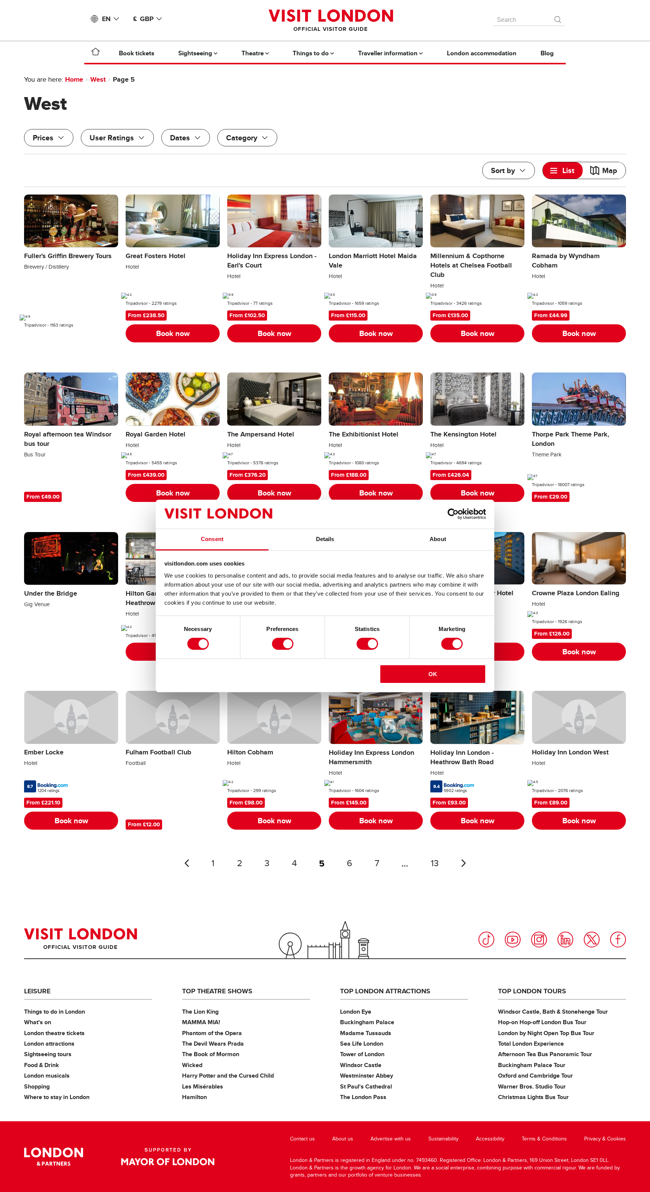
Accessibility (490, 1139)
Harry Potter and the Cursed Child (228, 1075)
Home (74, 79)
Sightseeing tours (47, 1054)
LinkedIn (565, 939)
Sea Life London (361, 1043)
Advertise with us (391, 1139)
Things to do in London (54, 1011)
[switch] (282, 644)
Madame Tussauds (365, 1033)
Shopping (37, 1086)
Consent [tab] (212, 539)
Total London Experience (531, 1043)
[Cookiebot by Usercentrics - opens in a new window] (453, 514)
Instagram (539, 939)
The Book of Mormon (210, 1054)
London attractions (49, 1043)
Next (463, 863)
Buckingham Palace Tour (531, 1065)
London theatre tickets (54, 1033)
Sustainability (443, 1139)
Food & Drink (41, 1065)
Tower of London (362, 1054)
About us (342, 1139)
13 (435, 863)
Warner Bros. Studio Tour (532, 1086)
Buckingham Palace (367, 1022)
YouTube (513, 939)
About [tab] (438, 539)
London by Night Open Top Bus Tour (546, 1033)
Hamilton (194, 1097)
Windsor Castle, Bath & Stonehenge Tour (553, 1011)
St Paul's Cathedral (366, 1086)
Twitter (592, 939)
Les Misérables (202, 1086)
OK (432, 674)
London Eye (355, 1011)
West (98, 79)
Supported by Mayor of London (168, 1157)
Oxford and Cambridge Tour (535, 1075)
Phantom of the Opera (212, 1033)
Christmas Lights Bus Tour (533, 1097)
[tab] (563, 170)
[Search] (558, 18)
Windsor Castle (360, 1065)
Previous (186, 863)
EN (106, 19)
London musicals (47, 1075)
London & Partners (53, 1157)
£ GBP (143, 19)
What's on (37, 1022)
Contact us (302, 1139)
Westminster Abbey (366, 1075)
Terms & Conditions (544, 1139)
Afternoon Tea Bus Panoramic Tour (545, 1054)
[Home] (95, 53)
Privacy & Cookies (605, 1139)
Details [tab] (325, 539)
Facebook (618, 939)
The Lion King (200, 1011)
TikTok (486, 939)
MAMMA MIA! (201, 1022)
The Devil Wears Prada (213, 1043)
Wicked (192, 1065)
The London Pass (363, 1097)
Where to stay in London (57, 1097)
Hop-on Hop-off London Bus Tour (542, 1022)
